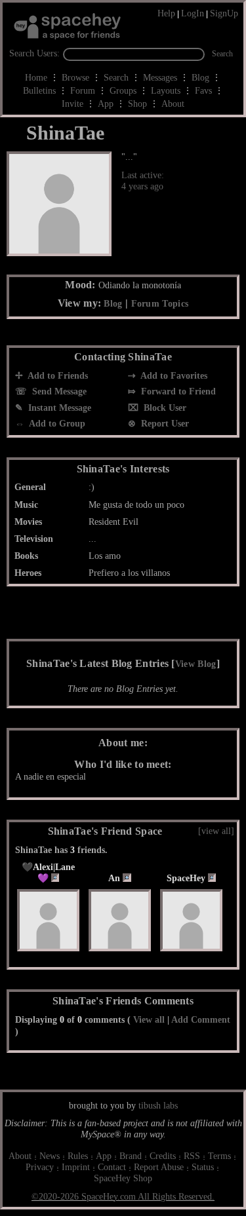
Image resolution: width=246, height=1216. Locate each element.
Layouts (165, 91)
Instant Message (58, 408)
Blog (200, 78)
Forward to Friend (177, 391)
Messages (160, 78)
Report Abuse (159, 1167)
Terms (219, 1156)
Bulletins (39, 91)
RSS (192, 1156)
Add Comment (200, 1020)
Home (36, 78)
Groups (123, 91)
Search (222, 53)
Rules (78, 1156)
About (172, 104)
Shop (137, 104)
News (49, 1156)
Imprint (76, 1167)
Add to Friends (57, 376)
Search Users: (34, 53)
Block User (163, 408)
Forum (82, 91)
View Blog (195, 664)
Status (203, 1167)
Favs (203, 91)
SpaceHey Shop (123, 1178)
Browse (75, 78)
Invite (72, 104)
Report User (163, 423)
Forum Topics (160, 304)
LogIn (192, 13)
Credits (163, 1156)
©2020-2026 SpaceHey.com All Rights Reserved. (123, 1197)
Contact (112, 1167)
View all (149, 1020)
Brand (130, 1156)
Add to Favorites (172, 376)
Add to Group (56, 423)
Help (166, 13)
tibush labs (158, 1106)
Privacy (40, 1167)
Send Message (58, 391)
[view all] (216, 831)
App (105, 104)
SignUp (224, 13)
